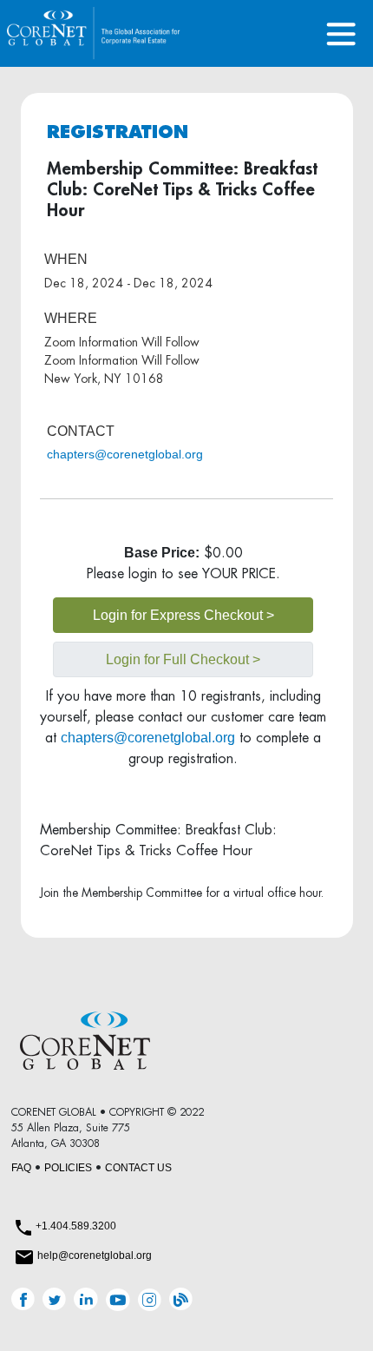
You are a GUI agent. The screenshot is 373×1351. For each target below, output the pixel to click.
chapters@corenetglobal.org (125, 454)
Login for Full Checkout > (183, 659)
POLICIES (68, 1168)
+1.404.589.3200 (76, 1226)
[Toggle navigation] (341, 33)
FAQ (21, 1168)
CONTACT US (138, 1168)
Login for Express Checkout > (183, 615)
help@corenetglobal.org (94, 1255)
